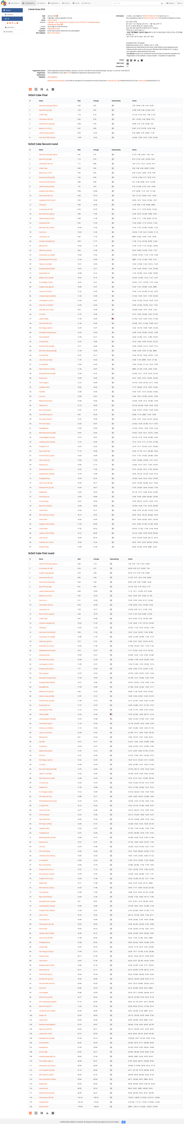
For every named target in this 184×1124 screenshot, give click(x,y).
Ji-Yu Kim (42, 314)
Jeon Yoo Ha (43, 538)
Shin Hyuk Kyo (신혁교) (46, 515)
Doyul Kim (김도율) (113, 80)
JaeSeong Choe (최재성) (47, 442)
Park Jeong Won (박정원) (47, 1079)
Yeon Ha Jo (43, 232)
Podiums (10, 14)
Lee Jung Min (43, 992)
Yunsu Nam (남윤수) (46, 414)
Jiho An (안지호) (44, 460)
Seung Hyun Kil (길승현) (47, 124)
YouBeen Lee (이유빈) (46, 542)
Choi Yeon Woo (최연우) (47, 983)
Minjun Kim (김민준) (45, 401)
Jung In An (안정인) (45, 291)
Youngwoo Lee (44, 446)
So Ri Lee (42, 755)
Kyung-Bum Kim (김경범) (47, 373)
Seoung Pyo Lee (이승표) (47, 1065)
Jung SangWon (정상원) (47, 437)
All (8, 19)
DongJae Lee (43, 465)
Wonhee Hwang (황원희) (47, 1024)
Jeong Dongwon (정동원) (47, 296)
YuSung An (42, 205)
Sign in (179, 3)
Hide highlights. (52, 77)
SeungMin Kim (44, 428)
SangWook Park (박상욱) (47, 200)
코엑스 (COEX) (52, 20)
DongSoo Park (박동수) (46, 191)
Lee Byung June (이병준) (47, 1011)
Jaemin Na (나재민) (45, 1033)
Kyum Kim (42, 988)
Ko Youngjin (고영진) (46, 282)
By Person (10, 27)
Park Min (42, 392)
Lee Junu (42, 396)
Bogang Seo (43, 1084)
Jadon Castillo (44, 319)
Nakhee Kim (43, 492)
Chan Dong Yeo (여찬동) (47, 369)
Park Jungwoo (44, 382)
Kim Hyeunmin (44, 1043)
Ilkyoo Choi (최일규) (53, 33)
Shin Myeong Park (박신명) (48, 259)
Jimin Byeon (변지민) (46, 119)
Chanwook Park (44, 223)
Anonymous (43, 378)
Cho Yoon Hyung (44, 424)
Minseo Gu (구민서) (45, 128)
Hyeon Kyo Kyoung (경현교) (56, 80)
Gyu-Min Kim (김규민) (46, 979)
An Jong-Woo (43, 364)
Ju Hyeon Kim (43, 341)
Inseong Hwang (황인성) (47, 1056)
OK (123, 1122)
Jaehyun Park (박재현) (46, 533)
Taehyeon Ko (43, 405)
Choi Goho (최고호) (45, 323)
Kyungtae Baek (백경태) (47, 268)
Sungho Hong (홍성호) (46, 287)
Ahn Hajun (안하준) (45, 419)
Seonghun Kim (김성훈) (47, 1038)
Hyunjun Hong (44, 547)
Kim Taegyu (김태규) (46, 328)
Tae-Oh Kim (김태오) (45, 974)
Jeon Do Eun (43, 510)
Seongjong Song (44, 478)
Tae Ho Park (43, 519)
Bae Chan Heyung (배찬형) (48, 351)
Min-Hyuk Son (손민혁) (46, 227)
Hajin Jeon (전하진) (45, 1029)
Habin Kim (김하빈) (45, 250)
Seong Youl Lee (44, 970)
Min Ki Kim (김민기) (45, 1006)
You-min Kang (43, 501)
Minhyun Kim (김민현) (46, 278)
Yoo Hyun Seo (43, 355)
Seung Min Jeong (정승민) (47, 332)
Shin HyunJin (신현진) (46, 1075)
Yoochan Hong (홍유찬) (47, 241)
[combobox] (138, 3)
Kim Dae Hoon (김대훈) (46, 346)
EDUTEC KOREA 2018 (150, 16)
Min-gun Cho (43, 246)
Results (8, 10)
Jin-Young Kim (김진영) (47, 1070)
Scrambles (9, 32)
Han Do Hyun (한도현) (46, 1097)
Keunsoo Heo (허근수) (46, 469)
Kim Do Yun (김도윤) (45, 997)
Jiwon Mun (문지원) (45, 360)
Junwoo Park (43, 1088)
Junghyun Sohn (44, 387)
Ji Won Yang (142, 80)
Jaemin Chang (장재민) (47, 133)
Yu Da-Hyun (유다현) (46, 209)
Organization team (53, 28)
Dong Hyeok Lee (44, 273)
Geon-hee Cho (43, 1106)
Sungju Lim (42, 1015)
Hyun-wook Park (44, 451)
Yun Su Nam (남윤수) (46, 1061)
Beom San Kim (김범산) (47, 214)
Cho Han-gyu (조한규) (46, 951)
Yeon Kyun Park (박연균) (47, 137)
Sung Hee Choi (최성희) (47, 1093)
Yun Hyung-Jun (44, 497)
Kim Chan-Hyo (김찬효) (46, 455)
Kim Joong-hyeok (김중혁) (47, 1002)
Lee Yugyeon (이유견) (46, 300)
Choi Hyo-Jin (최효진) (46, 305)
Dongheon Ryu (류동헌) (47, 474)
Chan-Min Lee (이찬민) (46, 309)
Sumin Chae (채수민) (46, 195)
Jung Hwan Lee (44, 237)
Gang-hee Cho (43, 1102)
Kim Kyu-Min (43, 1052)
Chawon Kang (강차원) (46, 218)
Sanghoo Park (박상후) (46, 524)
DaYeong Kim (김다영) (46, 487)
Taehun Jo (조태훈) (45, 264)
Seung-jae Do (43, 1047)
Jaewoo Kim (43, 1020)
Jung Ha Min (43, 528)
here (68, 73)
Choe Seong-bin (44, 337)
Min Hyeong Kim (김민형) (47, 433)
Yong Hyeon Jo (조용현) (47, 255)
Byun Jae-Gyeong (45, 410)
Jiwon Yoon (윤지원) (46, 483)
